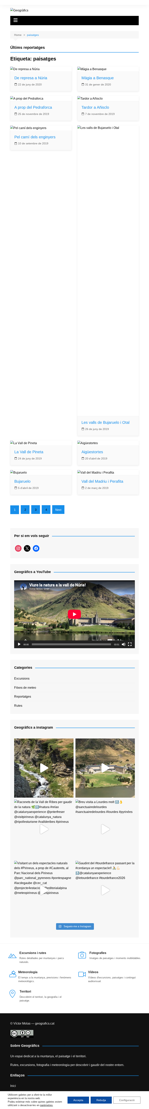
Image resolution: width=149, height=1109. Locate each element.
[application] (74, 614)
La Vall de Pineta (28, 452)
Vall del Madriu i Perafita (102, 481)
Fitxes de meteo (25, 687)
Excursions (21, 678)
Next (58, 509)
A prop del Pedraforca (33, 107)
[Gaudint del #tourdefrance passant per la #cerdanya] (105, 890)
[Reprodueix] (19, 644)
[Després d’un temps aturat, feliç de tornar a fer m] (105, 768)
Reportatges (22, 696)
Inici (13, 1085)
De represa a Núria (30, 78)
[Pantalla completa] (130, 644)
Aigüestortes (92, 452)
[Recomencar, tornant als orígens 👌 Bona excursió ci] (44, 768)
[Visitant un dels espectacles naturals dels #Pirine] (44, 890)
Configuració (127, 1100)
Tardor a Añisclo (95, 107)
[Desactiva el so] (124, 644)
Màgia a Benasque (97, 78)
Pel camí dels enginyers (34, 137)
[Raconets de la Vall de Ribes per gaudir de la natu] (44, 829)
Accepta (78, 1100)
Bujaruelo (22, 481)
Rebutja (101, 1100)
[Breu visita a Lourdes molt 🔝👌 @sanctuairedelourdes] (105, 829)
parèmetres (46, 1105)
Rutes (18, 705)
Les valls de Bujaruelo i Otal (105, 422)
